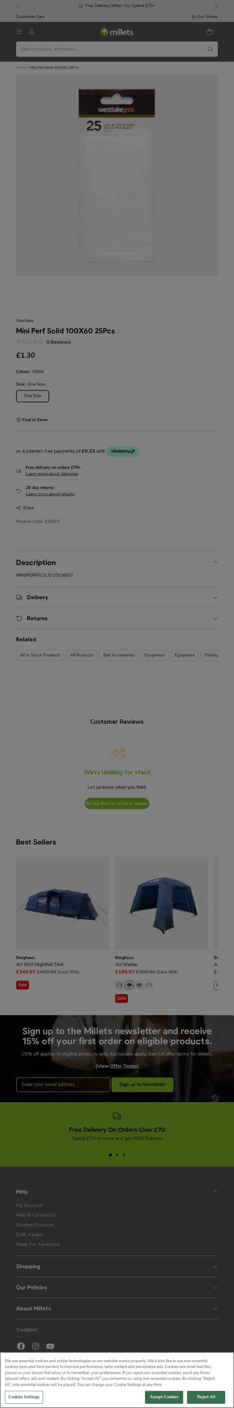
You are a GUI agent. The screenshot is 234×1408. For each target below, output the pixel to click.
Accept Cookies (164, 1397)
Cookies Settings (23, 1397)
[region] (117, 1380)
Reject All (206, 1397)
